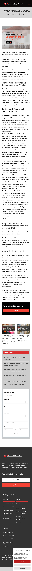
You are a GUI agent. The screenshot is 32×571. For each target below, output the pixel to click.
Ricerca (16, 433)
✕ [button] (30, 550)
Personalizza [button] (22, 568)
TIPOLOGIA (7, 399)
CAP (5, 406)
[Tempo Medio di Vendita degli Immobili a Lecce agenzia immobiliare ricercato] (16, 37)
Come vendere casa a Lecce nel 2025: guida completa (23, 337)
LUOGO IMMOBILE (9, 420)
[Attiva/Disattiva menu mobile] (29, 5)
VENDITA (6, 413)
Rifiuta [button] (22, 564)
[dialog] (22, 559)
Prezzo (6, 427)
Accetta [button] (22, 561)
